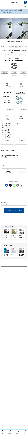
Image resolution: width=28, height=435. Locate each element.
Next (27, 234)
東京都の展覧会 (4, 10)
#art (7, 12)
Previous (1, 234)
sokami (15, 47)
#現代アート (11, 12)
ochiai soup (16, 58)
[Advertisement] (14, 286)
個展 (19, 10)
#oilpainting (3, 12)
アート (23, 10)
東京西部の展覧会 (13, 10)
